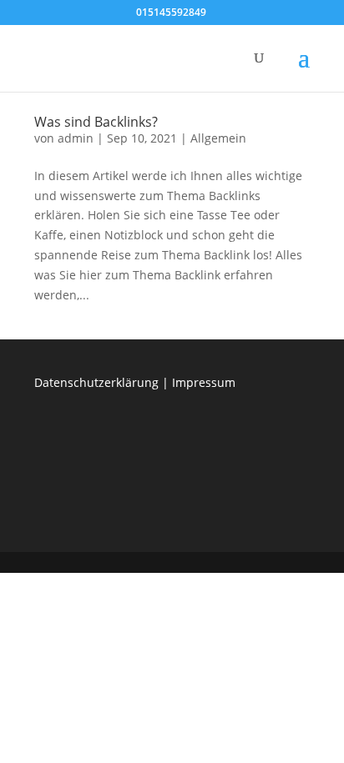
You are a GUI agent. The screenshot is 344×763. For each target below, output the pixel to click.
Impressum (203, 382)
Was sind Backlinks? (96, 122)
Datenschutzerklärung (96, 382)
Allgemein (218, 138)
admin (76, 138)
